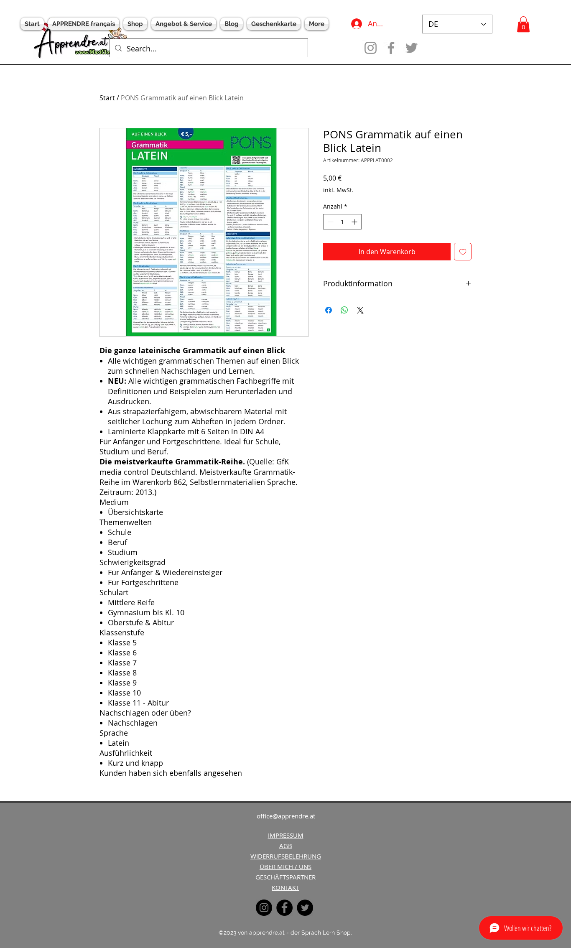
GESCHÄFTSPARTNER (285, 877)
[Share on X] (360, 310)
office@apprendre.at (286, 816)
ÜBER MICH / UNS (285, 866)
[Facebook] (391, 48)
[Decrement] (329, 221)
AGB (285, 845)
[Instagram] (370, 48)
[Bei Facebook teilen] (329, 310)
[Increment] (355, 221)
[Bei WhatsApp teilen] (344, 310)
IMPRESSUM (285, 835)
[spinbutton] (342, 221)
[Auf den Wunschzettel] (463, 251)
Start (107, 97)
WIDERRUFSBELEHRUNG (285, 856)
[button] (523, 24)
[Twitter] (411, 48)
